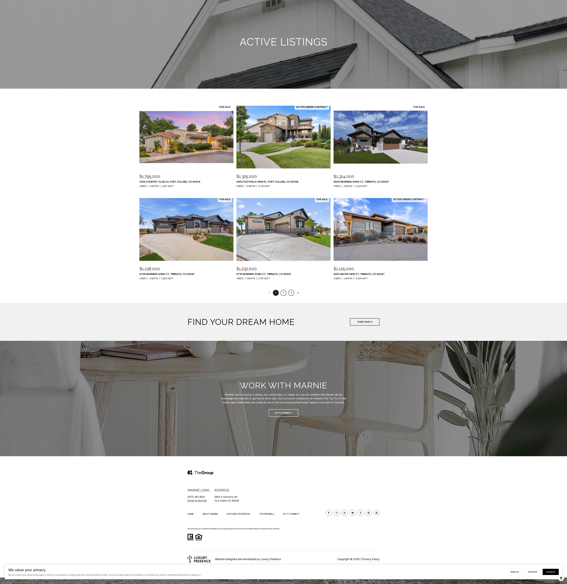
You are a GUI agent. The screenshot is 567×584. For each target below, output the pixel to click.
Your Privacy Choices (283, 581)
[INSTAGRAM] (337, 513)
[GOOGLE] (369, 513)
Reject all (515, 572)
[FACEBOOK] (329, 513)
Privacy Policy (370, 559)
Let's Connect (291, 514)
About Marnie (210, 514)
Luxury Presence (270, 559)
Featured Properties (238, 514)
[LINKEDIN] (345, 513)
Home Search (364, 322)
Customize (532, 572)
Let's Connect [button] (283, 413)
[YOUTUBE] (353, 513)
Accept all (550, 572)
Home (191, 514)
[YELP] (361, 513)
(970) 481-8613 (196, 496)
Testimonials (266, 514)
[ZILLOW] (376, 513)
